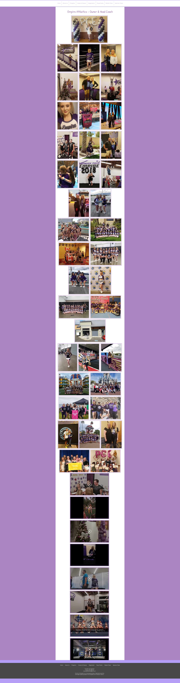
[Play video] (89, 484)
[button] (65, 3)
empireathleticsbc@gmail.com (89, 671)
